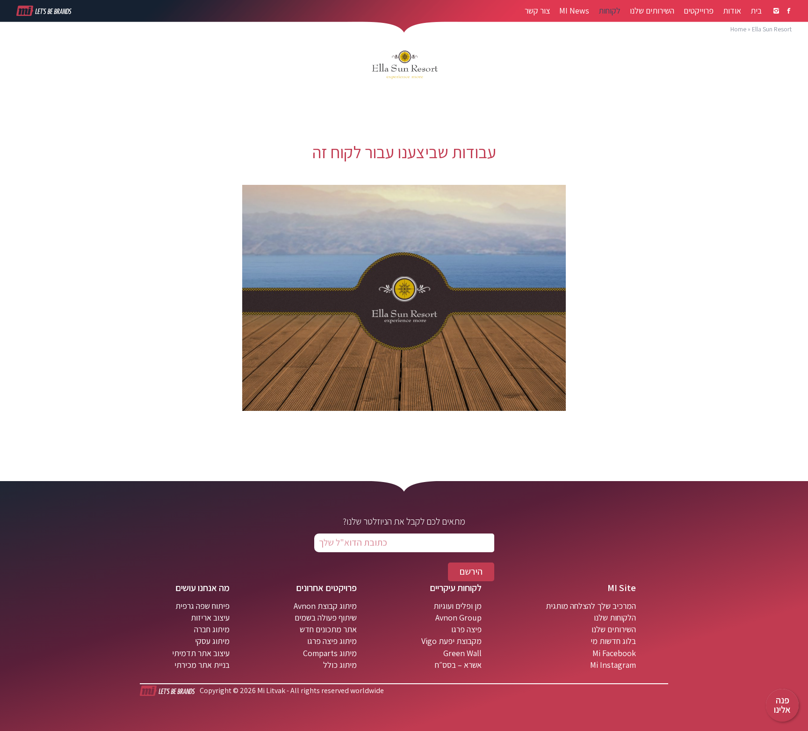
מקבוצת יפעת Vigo (451, 641)
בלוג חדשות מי (613, 641)
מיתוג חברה (212, 629)
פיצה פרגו (466, 629)
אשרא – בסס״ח (458, 664)
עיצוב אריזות (210, 617)
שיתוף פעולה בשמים (326, 617)
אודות (732, 11)
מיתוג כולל (340, 664)
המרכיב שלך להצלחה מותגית (591, 605)
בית (756, 11)
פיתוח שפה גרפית (202, 605)
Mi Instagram (613, 664)
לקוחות (609, 11)
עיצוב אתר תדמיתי (201, 653)
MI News (574, 11)
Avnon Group (458, 617)
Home (738, 29)
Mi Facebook (614, 653)
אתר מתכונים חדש (328, 629)
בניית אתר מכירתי (202, 664)
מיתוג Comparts (330, 653)
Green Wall (462, 653)
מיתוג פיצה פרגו (332, 641)
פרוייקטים (699, 11)
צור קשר (537, 11)
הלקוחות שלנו (615, 617)
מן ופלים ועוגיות (457, 605)
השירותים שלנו (652, 11)
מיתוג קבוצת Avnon (325, 605)
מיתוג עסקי (212, 641)
